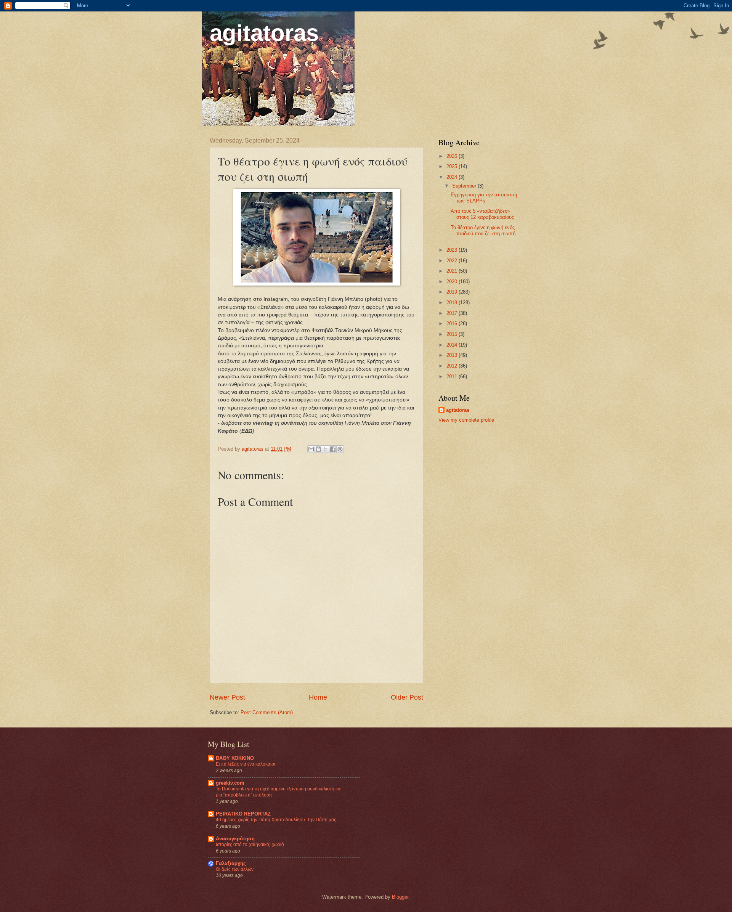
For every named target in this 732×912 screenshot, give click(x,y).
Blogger (400, 897)
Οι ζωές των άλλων (235, 869)
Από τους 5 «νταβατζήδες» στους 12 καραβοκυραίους (482, 214)
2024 (452, 177)
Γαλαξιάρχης (231, 863)
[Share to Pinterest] (340, 449)
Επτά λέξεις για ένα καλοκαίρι (245, 764)
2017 (452, 313)
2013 (452, 355)
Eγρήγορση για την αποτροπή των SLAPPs (484, 197)
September (465, 186)
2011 (452, 376)
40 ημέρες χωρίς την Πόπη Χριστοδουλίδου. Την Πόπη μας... (278, 819)
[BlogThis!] (318, 449)
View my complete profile (466, 420)
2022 (452, 260)
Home (318, 697)
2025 (452, 166)
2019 (452, 292)
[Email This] (311, 449)
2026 (452, 156)
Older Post (407, 697)
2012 (452, 366)
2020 (452, 281)
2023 (452, 250)
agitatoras (264, 33)
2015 (452, 334)
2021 (452, 271)
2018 (452, 302)
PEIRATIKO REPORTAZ (243, 814)
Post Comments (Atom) (267, 712)
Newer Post (227, 697)
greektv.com (230, 783)
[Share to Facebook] (333, 449)
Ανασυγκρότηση (235, 838)
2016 (452, 323)
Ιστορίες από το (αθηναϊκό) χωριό (250, 844)
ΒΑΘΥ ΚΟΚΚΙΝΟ (235, 758)
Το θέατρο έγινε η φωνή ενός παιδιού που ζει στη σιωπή (483, 230)
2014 (452, 345)
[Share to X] (325, 449)
